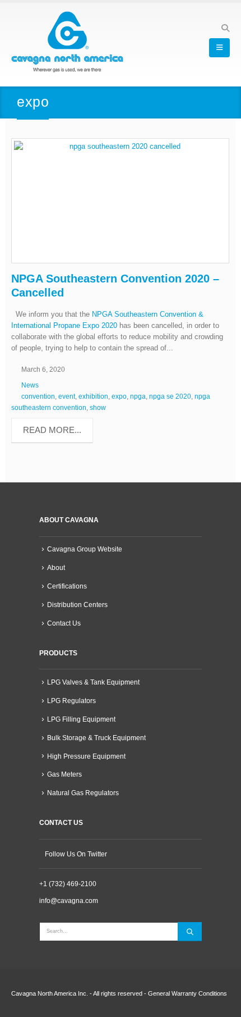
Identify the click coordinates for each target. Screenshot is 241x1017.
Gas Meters (64, 774)
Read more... (52, 430)
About (56, 567)
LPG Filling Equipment (81, 719)
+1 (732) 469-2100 (67, 883)
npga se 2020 (170, 396)
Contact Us (64, 623)
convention (38, 396)
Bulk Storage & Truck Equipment (96, 737)
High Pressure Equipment (86, 756)
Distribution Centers (77, 604)
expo (119, 396)
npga (138, 396)
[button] (225, 28)
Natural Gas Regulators (83, 792)
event (66, 396)
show (98, 407)
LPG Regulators (71, 700)
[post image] (120, 200)
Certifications (67, 586)
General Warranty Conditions (187, 993)
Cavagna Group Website (84, 549)
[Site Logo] (67, 41)
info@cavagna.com (68, 900)
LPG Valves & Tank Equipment (93, 682)
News (30, 385)
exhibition (93, 396)
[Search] (190, 931)
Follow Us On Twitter (76, 854)
